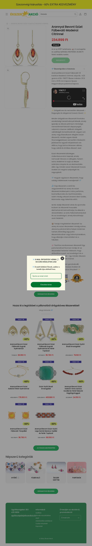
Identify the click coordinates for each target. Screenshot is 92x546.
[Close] (62, 258)
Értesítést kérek (46, 285)
